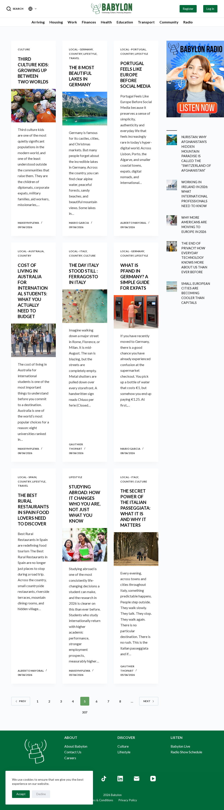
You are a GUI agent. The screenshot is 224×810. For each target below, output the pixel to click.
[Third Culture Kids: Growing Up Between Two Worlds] (33, 105)
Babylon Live (180, 746)
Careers (70, 758)
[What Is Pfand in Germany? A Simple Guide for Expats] (136, 312)
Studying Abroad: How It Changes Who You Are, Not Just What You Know (84, 503)
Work (72, 22)
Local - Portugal (133, 49)
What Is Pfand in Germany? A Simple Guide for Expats (134, 276)
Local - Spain (27, 477)
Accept (20, 794)
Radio (188, 22)
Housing (56, 22)
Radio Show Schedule (186, 752)
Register (188, 9)
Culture (24, 49)
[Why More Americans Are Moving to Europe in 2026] (171, 220)
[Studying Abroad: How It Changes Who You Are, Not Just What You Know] (84, 545)
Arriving (38, 22)
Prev (22, 701)
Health (106, 22)
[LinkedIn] (120, 778)
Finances (89, 22)
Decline (41, 794)
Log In (210, 9)
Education (125, 22)
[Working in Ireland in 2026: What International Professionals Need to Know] (171, 185)
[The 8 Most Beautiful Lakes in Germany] (84, 108)
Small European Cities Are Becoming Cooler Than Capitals (195, 293)
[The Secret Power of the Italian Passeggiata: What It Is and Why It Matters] (136, 549)
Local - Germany (81, 49)
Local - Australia (31, 251)
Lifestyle (90, 53)
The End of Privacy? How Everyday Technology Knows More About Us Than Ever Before (194, 257)
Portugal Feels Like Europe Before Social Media (135, 75)
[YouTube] (153, 778)
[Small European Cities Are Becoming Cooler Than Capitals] (171, 286)
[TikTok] (104, 778)
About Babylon (75, 746)
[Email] (136, 778)
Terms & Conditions (100, 800)
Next (146, 701)
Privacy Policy (125, 800)
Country (75, 53)
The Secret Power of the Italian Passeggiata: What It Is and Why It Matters (135, 508)
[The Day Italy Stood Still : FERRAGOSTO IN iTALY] (84, 306)
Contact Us (72, 752)
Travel (74, 58)
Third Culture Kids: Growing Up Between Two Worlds (33, 70)
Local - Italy (78, 251)
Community (168, 22)
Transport (146, 22)
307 (84, 712)
